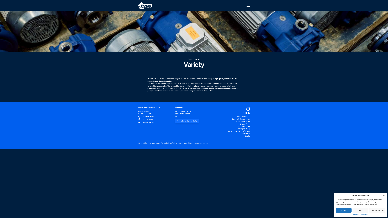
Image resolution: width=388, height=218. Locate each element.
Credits (247, 136)
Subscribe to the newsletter (187, 121)
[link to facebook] (249, 113)
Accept (343, 210)
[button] (384, 195)
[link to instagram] (243, 113)
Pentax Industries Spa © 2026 (149, 107)
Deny (360, 210)
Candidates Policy (243, 122)
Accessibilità (245, 134)
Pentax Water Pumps (183, 111)
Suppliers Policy (244, 126)
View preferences (377, 210)
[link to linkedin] (246, 113)
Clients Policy (245, 124)
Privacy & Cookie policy (241, 119)
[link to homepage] (145, 6)
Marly (177, 116)
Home (190, 59)
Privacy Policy (365, 214)
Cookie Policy (356, 214)
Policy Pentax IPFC (243, 117)
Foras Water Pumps (182, 114)
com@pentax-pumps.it (149, 122)
